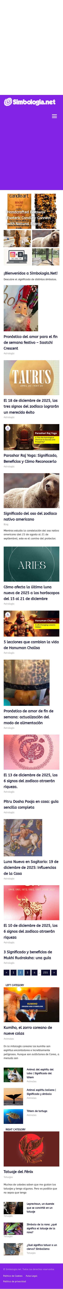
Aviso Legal (31, 1276)
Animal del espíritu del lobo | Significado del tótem (40, 1073)
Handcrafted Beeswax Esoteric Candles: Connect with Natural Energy (29, 218)
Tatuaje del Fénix (18, 1172)
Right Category (16, 1129)
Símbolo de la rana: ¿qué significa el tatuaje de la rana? (42, 1228)
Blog (6, 524)
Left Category (15, 985)
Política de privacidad (14, 1281)
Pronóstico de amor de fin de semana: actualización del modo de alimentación (28, 717)
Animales (9, 1038)
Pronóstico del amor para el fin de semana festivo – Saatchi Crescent (30, 343)
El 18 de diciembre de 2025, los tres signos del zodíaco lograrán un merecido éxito (31, 406)
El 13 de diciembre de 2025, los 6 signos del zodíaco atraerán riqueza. (30, 781)
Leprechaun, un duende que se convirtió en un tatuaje (40, 1207)
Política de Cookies (12, 1276)
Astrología (9, 353)
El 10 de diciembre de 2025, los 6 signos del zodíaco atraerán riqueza (30, 931)
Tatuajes (8, 1177)
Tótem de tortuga (37, 1111)
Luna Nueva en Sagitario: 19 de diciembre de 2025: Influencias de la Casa (31, 868)
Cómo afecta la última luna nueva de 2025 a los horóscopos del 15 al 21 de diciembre (31, 593)
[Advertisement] (31, 156)
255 (45, 972)
